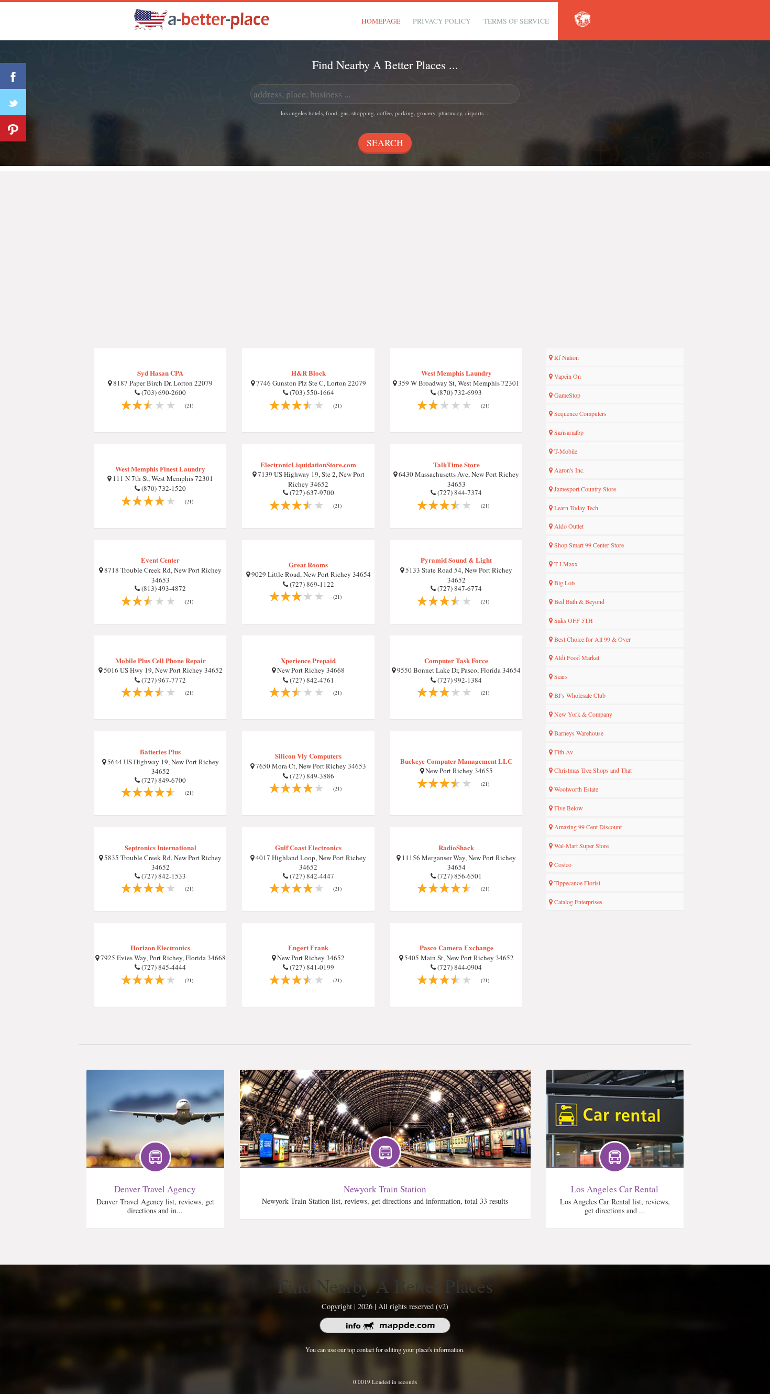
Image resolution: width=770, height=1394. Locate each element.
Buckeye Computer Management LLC (456, 761)
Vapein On (567, 376)
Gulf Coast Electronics (308, 847)
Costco (562, 864)
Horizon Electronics (160, 947)
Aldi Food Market (576, 657)
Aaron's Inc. (569, 470)
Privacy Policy (442, 21)
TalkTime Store (456, 464)
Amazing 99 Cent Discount (587, 826)
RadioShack (456, 847)
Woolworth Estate (575, 789)
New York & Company (582, 714)
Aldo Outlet (568, 526)
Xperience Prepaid (308, 660)
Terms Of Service (516, 21)
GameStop (566, 395)
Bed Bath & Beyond (578, 601)
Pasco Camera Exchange (456, 947)
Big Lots (564, 582)
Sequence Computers (580, 413)
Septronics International (160, 847)
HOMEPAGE (380, 21)
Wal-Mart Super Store (581, 845)
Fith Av (563, 752)
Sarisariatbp (568, 432)
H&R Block (308, 373)
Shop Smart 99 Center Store (588, 545)
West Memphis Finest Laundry (160, 469)
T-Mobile (565, 451)
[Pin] (13, 128)
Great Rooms (308, 564)
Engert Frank (308, 947)
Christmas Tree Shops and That (592, 770)
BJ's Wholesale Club (579, 695)
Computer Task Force (456, 660)
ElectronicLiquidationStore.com (308, 464)
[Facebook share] (13, 76)
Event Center (160, 560)
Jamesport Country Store (584, 489)
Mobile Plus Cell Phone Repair (160, 660)
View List (155, 1093)
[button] (582, 19)
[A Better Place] (202, 19)
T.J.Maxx (565, 563)
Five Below (568, 808)
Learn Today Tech (575, 507)
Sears (560, 676)
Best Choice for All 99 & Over (592, 639)
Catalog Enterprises (577, 901)
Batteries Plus (160, 751)
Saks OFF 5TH (573, 620)
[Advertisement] (385, 244)
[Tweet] (13, 102)
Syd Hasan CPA (160, 373)
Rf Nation (566, 357)
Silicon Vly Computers (308, 756)
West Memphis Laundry (456, 373)
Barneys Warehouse (578, 733)
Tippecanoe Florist (576, 883)
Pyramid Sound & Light (456, 560)
